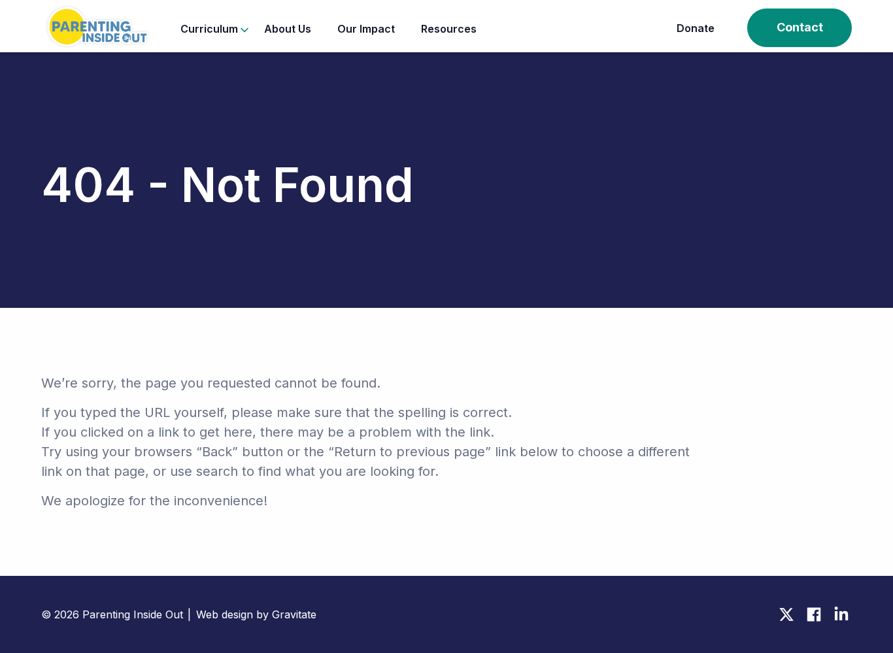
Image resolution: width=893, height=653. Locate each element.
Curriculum (209, 28)
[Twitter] (786, 614)
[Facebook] (813, 614)
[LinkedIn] (841, 614)
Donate (696, 28)
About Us (287, 28)
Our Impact (366, 28)
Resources (449, 28)
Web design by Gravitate (256, 614)
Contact (800, 27)
